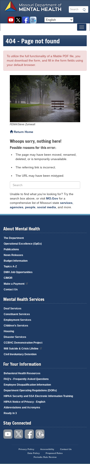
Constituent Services (17, 314)
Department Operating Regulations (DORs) (30, 390)
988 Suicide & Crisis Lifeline (21, 348)
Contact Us (11, 289)
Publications (11, 249)
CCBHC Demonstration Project (23, 342)
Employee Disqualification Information (27, 384)
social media (46, 207)
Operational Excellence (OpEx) (23, 243)
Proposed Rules (54, 453)
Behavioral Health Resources (22, 373)
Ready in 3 (10, 413)
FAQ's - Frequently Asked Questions (26, 379)
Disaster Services (15, 337)
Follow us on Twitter (18, 20)
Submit (83, 10)
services (66, 203)
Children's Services (16, 325)
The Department (14, 238)
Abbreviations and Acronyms (22, 407)
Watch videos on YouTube (10, 20)
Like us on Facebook (25, 20)
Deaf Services (12, 308)
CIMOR (8, 277)
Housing (9, 331)
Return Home (23, 132)
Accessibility (33, 20)
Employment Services (17, 319)
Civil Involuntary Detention (20, 354)
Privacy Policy (26, 449)
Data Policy (34, 453)
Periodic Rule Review (45, 457)
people (30, 207)
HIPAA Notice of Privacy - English (24, 401)
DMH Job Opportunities (18, 272)
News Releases (13, 255)
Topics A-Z (10, 266)
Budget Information (16, 260)
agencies (16, 207)
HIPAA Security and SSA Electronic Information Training (38, 396)
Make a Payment (14, 283)
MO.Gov (52, 198)
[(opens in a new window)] (45, 98)
